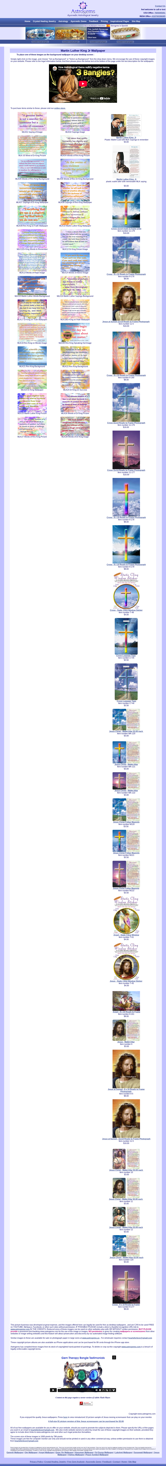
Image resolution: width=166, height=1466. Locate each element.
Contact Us (160, 6)
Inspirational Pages (119, 21)
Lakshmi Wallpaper (123, 1452)
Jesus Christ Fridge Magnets (126, 822)
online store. (60, 108)
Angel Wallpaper (46, 1452)
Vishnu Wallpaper (76, 1455)
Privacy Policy (36, 1462)
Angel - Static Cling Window (126, 935)
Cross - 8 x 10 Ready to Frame (126, 1305)
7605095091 (159, 13)
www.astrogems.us (91, 1338)
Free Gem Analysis (76, 1462)
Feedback (93, 21)
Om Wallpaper (31, 1452)
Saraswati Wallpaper (143, 1452)
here (65, 1417)
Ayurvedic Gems (78, 21)
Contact (116, 1462)
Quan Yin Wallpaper (65, 1452)
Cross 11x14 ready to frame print (126, 229)
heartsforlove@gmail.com (140, 1338)
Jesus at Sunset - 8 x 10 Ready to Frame (126, 1089)
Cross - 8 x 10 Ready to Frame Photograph (126, 274)
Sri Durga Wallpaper (104, 1452)
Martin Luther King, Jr (126, 137)
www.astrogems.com (20, 1329)
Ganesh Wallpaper (15, 1452)
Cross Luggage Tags (126, 656)
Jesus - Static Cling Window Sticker (126, 981)
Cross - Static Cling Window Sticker (126, 610)
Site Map (136, 21)
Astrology (63, 21)
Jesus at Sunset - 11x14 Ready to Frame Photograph (126, 1139)
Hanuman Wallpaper (84, 1452)
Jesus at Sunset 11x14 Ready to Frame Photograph (126, 322)
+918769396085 (158, 16)
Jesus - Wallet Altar (126, 1042)
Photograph (125, 1091)
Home (27, 21)
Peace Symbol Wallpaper (97, 1455)
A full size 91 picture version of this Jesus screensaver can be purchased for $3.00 (86, 1421)
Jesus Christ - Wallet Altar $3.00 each (126, 731)
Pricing (104, 21)
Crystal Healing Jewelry (44, 21)
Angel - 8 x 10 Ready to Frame (126, 1012)
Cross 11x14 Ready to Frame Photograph (126, 423)
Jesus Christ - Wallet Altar (126, 764)
